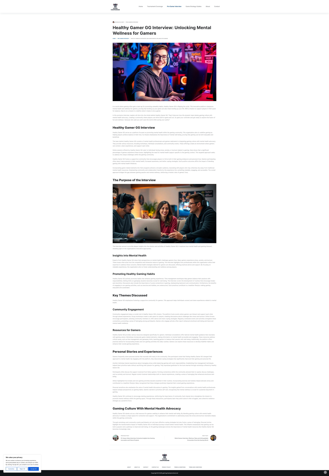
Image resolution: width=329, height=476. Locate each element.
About (208, 6)
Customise (11, 469)
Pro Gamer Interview (174, 6)
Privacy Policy (166, 467)
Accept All (33, 469)
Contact (217, 6)
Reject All (22, 469)
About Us (137, 467)
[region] (22, 464)
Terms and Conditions (195, 467)
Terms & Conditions (179, 467)
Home (141, 6)
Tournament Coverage (155, 6)
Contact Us (155, 467)
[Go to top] (325, 472)
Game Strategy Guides (193, 6)
